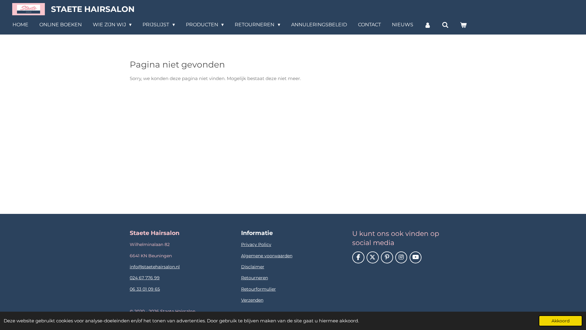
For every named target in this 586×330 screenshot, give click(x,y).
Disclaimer (252, 267)
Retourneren (254, 277)
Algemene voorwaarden (266, 255)
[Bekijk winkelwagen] (463, 24)
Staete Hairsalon (93, 9)
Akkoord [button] (561, 320)
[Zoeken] (445, 24)
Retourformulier (258, 289)
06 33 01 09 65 (145, 289)
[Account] (427, 24)
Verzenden (252, 300)
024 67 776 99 (145, 277)
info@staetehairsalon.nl (155, 267)
